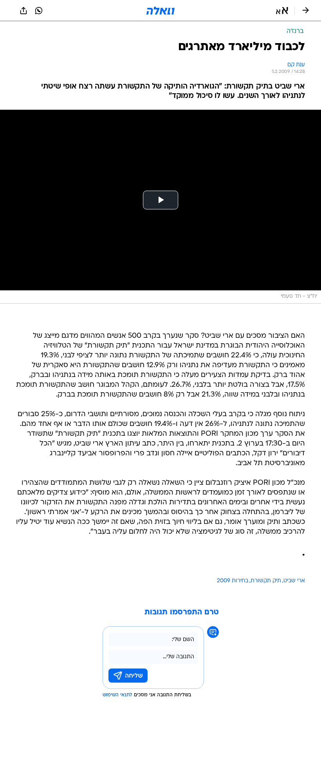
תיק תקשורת (266, 580)
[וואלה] (160, 10)
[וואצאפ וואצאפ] (39, 10)
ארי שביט (294, 580)
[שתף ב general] (23, 10)
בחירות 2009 (232, 580)
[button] (282, 10)
